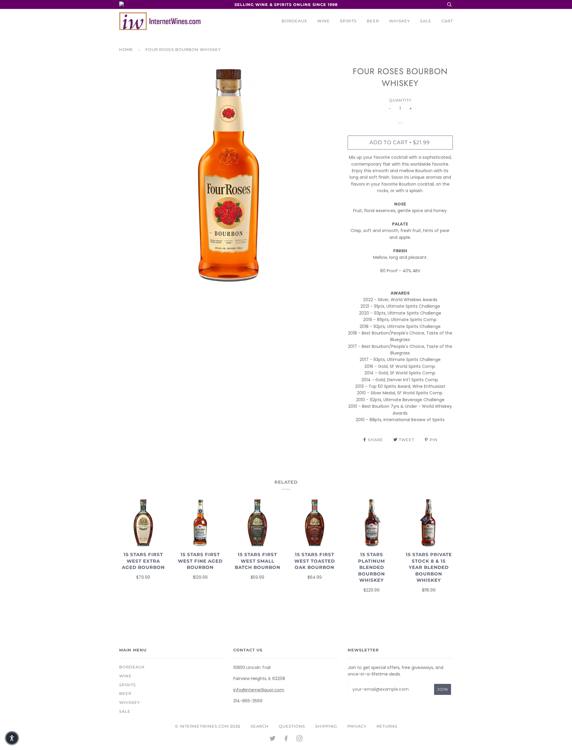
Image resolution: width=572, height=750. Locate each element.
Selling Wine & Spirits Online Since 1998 (286, 4)
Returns (387, 726)
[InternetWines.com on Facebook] (286, 739)
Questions (292, 726)
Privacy (356, 726)
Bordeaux (294, 20)
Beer (373, 20)
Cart (447, 20)
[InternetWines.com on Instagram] (299, 739)
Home (126, 49)
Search (260, 726)
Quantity (400, 100)
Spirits (348, 20)
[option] (229, 175)
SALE (425, 20)
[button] (12, 738)
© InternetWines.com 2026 (207, 726)
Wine (323, 20)
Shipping (326, 726)
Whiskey (399, 20)
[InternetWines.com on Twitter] (273, 739)
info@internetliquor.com (258, 690)
